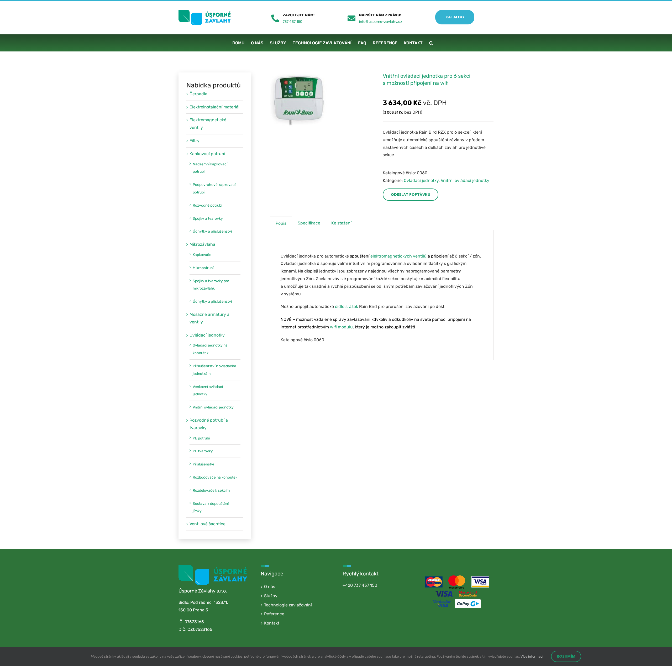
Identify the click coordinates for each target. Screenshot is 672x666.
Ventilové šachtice (207, 523)
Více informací (532, 656)
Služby (270, 595)
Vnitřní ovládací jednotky (465, 180)
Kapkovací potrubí (207, 153)
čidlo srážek (346, 306)
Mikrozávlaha (202, 244)
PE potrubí (201, 438)
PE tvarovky (203, 451)
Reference (274, 613)
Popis (281, 223)
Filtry (195, 140)
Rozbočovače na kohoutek (215, 477)
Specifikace (309, 223)
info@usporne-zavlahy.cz (380, 21)
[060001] (322, 100)
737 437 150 (292, 21)
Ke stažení (341, 223)
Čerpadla (198, 93)
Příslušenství (203, 464)
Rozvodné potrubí (207, 205)
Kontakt (271, 623)
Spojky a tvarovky (208, 218)
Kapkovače (202, 255)
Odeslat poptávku (410, 194)
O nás (269, 586)
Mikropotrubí (203, 268)
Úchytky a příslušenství (212, 231)
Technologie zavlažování (288, 604)
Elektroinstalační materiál (214, 106)
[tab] (281, 223)
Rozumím (566, 656)
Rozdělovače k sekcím (211, 490)
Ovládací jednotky (421, 180)
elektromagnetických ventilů (398, 256)
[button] (431, 42)
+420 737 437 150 (360, 585)
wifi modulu (341, 326)
